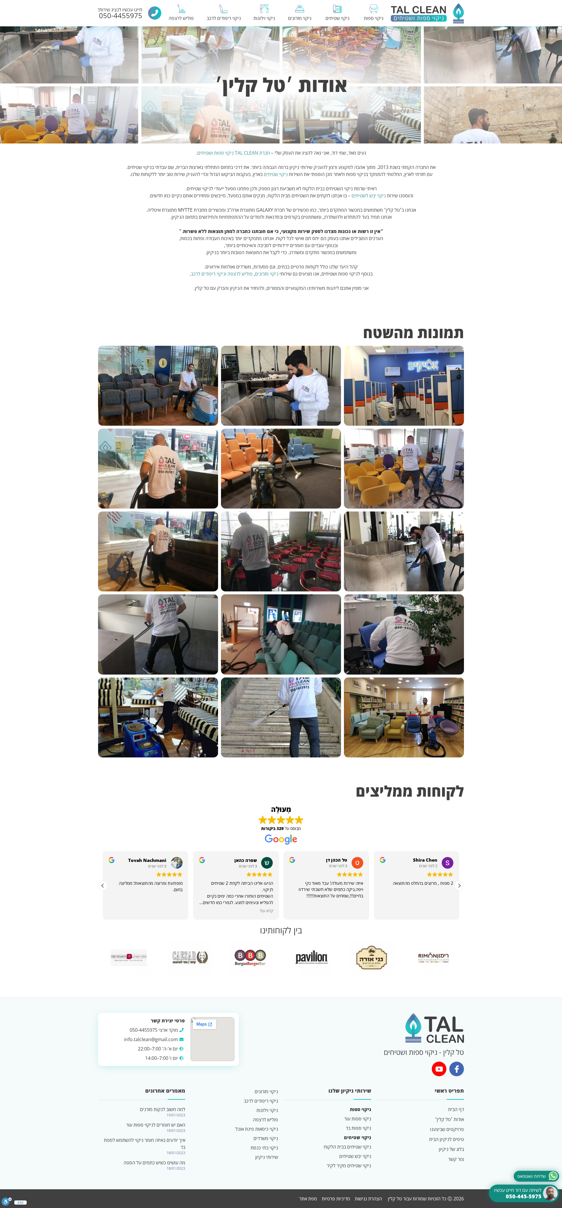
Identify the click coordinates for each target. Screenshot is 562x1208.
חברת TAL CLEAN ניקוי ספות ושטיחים (233, 153)
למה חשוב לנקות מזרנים (162, 1109)
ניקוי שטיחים (276, 174)
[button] (459, 885)
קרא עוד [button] (266, 910)
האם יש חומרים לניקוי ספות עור (155, 1125)
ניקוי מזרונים (266, 274)
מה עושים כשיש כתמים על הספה (154, 1162)
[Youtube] (439, 1069)
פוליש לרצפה (240, 274)
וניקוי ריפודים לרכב (208, 274)
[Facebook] (456, 1069)
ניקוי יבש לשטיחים (369, 195)
